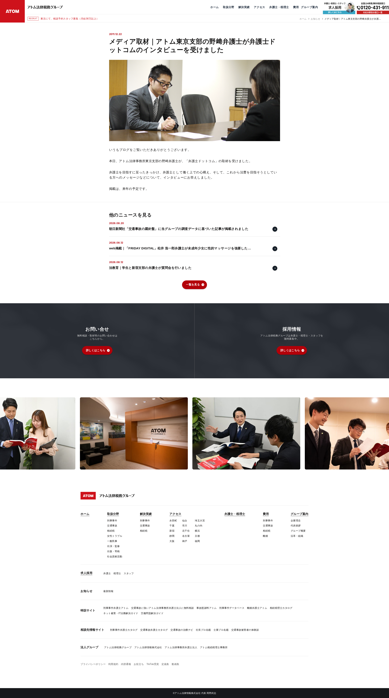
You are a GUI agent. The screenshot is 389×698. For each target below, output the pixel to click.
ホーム (303, 19)
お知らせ (315, 19)
